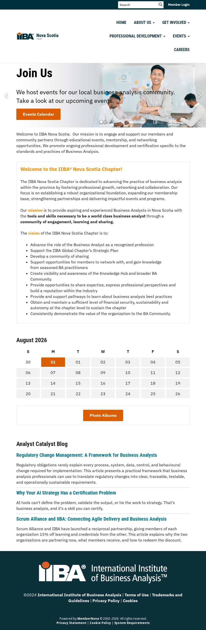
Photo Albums (103, 415)
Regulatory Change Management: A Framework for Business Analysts (86, 455)
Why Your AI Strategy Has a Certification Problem (66, 493)
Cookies (130, 600)
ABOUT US (142, 22)
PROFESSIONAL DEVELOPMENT (136, 36)
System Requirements (132, 623)
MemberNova (88, 618)
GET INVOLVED (174, 22)
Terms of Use (137, 594)
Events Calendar (38, 114)
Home (121, 22)
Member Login (179, 5)
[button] (101, 121)
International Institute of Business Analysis (79, 594)
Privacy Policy (106, 600)
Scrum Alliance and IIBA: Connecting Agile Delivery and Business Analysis (91, 519)
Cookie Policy (100, 623)
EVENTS (179, 36)
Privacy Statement (71, 623)
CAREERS (182, 49)
